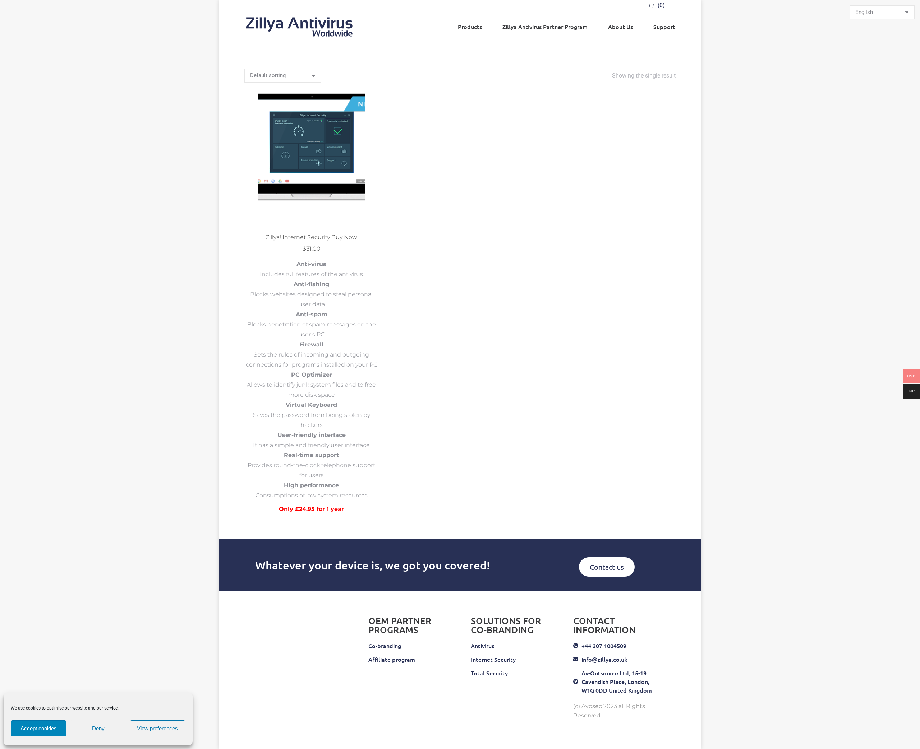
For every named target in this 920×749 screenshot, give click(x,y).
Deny (98, 728)
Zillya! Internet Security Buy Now (311, 237)
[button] (369, 218)
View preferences (157, 728)
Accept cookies (38, 728)
